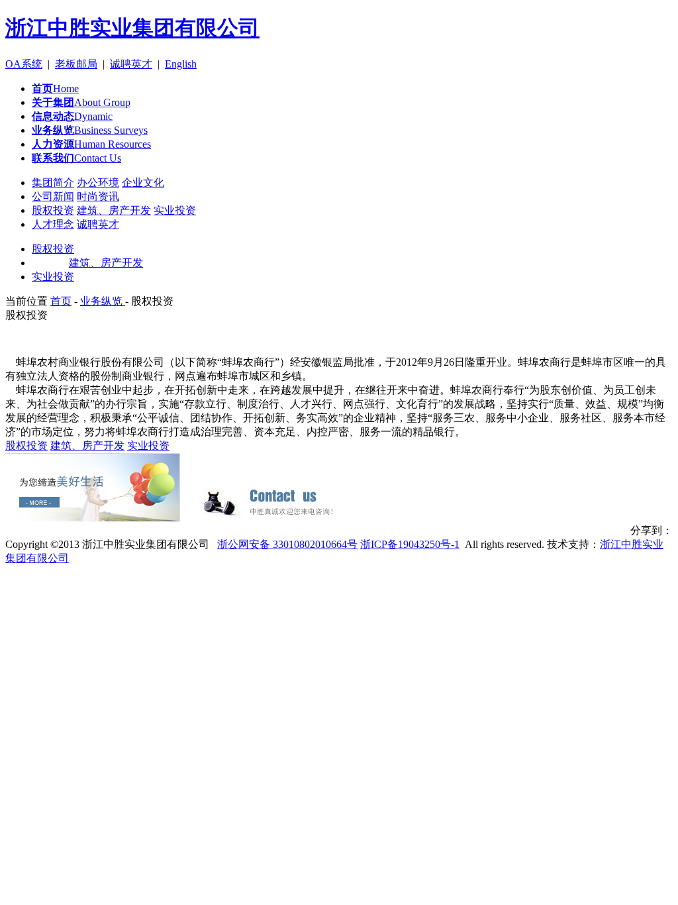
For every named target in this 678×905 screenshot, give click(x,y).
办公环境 (98, 182)
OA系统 (23, 64)
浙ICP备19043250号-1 (410, 544)
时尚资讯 (98, 196)
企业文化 (143, 182)
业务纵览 (102, 301)
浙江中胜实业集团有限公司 (132, 28)
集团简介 (53, 182)
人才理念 (53, 224)
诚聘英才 (131, 64)
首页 (61, 301)
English (181, 64)
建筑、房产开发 (114, 210)
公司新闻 (53, 196)
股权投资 (53, 210)
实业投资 (175, 210)
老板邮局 (76, 64)
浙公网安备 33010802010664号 (287, 544)
